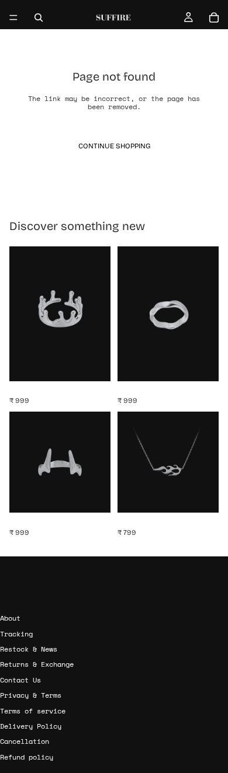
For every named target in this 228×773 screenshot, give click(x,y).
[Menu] (13, 17)
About (10, 618)
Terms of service (32, 710)
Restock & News (28, 649)
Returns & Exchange (37, 664)
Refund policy (26, 757)
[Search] (38, 17)
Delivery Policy (30, 726)
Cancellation (24, 741)
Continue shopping (114, 146)
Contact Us (20, 680)
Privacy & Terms (30, 695)
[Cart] (214, 17)
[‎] (114, 596)
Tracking (16, 633)
